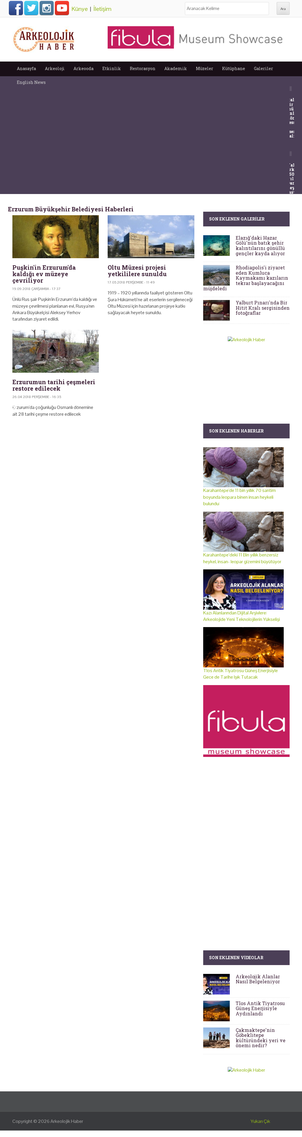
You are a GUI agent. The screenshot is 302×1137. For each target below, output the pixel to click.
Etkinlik (111, 68)
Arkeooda (83, 68)
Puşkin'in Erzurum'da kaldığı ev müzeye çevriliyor (44, 273)
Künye (80, 9)
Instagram (47, 8)
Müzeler (204, 68)
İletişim (102, 9)
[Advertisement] (103, 472)
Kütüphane (233, 68)
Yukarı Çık (260, 1121)
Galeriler (263, 68)
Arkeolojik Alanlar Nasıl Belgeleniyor (258, 979)
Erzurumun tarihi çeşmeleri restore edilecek (53, 385)
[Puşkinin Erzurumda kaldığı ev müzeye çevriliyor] (55, 236)
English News (31, 82)
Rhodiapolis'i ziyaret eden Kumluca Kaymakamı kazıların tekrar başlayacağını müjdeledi (245, 277)
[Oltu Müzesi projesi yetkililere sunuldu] (151, 236)
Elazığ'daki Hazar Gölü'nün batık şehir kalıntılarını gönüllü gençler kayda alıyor (260, 245)
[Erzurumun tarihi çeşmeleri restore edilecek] (55, 351)
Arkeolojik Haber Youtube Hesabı (62, 8)
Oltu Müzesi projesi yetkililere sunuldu (137, 270)
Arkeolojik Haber (66, 1121)
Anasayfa (26, 68)
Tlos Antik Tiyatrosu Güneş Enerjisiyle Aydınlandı (260, 1008)
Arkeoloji (55, 68)
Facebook (16, 8)
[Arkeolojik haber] (44, 38)
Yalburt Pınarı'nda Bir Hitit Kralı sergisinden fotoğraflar (263, 307)
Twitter (31, 8)
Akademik (175, 68)
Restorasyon (142, 68)
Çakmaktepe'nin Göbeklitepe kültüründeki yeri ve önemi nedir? (260, 1038)
